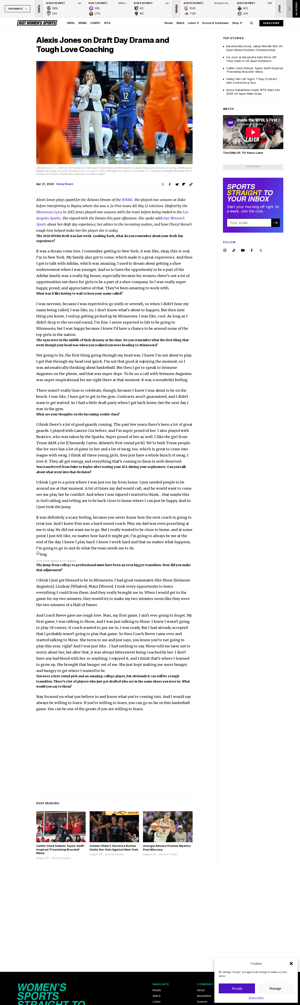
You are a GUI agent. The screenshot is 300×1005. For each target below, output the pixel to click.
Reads (168, 23)
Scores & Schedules (215, 23)
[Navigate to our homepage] (37, 23)
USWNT (95, 23)
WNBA (82, 23)
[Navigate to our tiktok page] (234, 250)
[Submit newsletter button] (275, 223)
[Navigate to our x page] (261, 250)
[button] (291, 963)
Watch (180, 23)
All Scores (296, 9)
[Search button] (251, 23)
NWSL (71, 23)
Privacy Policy (256, 997)
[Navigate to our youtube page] (243, 250)
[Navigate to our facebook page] (252, 250)
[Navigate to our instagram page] (225, 250)
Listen (192, 23)
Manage (275, 988)
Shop (235, 23)
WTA (107, 23)
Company (205, 984)
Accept (237, 988)
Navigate (161, 984)
